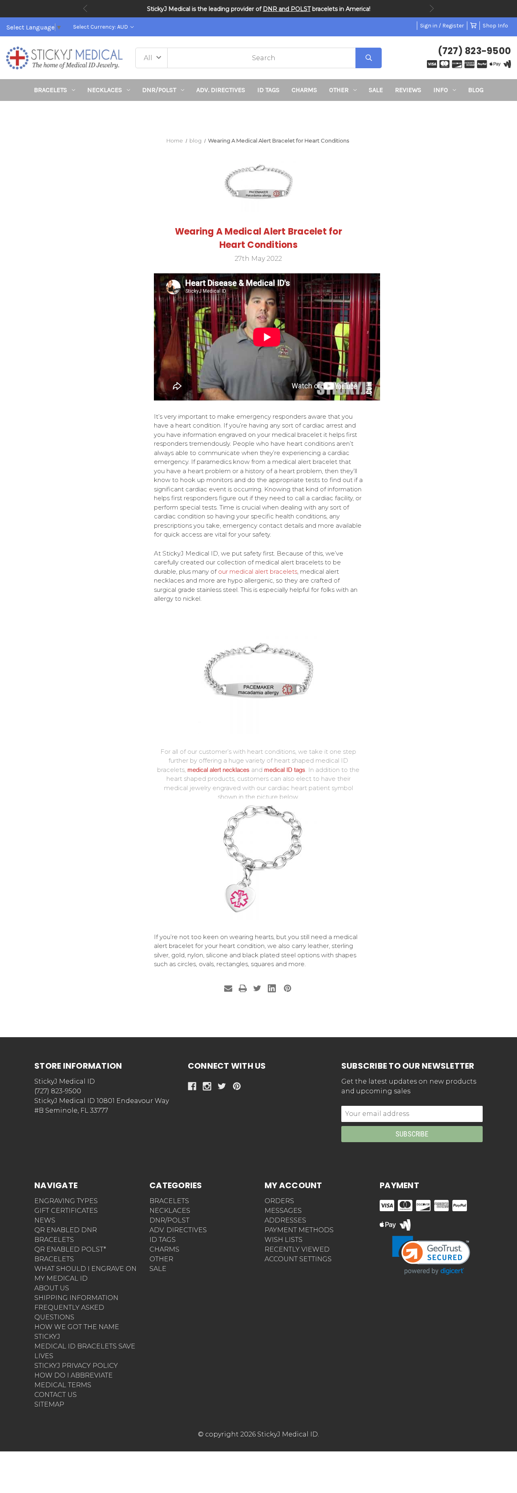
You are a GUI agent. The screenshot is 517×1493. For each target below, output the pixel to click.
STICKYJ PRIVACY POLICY (76, 1365)
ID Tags (268, 90)
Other (339, 90)
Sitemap (49, 1404)
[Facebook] (192, 1086)
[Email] (228, 988)
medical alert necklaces (218, 770)
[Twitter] (257, 988)
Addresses (285, 1220)
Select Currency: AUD (101, 26)
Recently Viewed (297, 1249)
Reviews (408, 90)
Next (432, 8)
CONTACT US (55, 1395)
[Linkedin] (272, 988)
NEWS (44, 1220)
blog (475, 90)
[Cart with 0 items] (473, 25)
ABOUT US (51, 1288)
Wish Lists (284, 1239)
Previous (85, 8)
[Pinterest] (288, 988)
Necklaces (104, 90)
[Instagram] (207, 1086)
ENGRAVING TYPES (66, 1201)
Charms (304, 90)
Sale (376, 90)
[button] (258, 116)
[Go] (368, 58)
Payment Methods (299, 1230)
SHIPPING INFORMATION (76, 1298)
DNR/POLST (159, 90)
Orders (279, 1201)
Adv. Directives (220, 90)
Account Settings (298, 1259)
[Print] (243, 988)
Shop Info (495, 25)
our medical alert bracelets (257, 571)
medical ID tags (284, 770)
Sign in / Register (442, 25)
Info (440, 90)
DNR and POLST (287, 9)
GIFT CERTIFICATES (66, 1210)
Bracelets (50, 90)
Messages (283, 1210)
